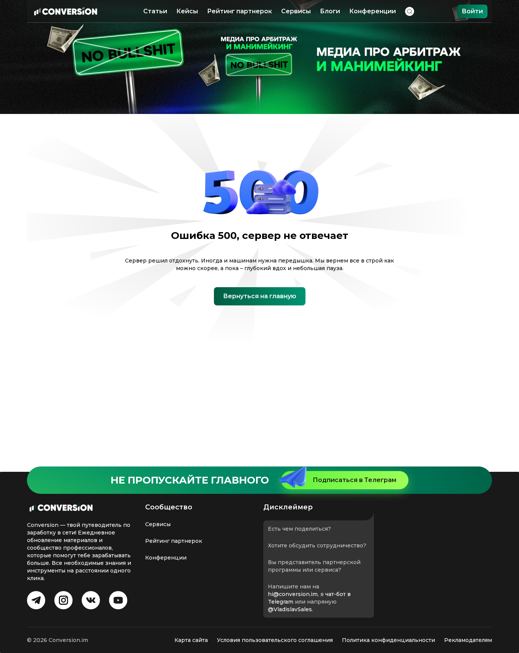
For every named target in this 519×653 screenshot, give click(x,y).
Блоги (330, 11)
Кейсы (187, 11)
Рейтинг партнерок (239, 11)
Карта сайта (191, 640)
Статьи (155, 11)
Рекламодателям (468, 640)
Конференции (372, 11)
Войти (472, 11)
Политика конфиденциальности (388, 640)
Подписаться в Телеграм (354, 480)
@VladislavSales (290, 609)
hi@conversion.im (293, 594)
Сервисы (296, 11)
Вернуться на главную (259, 296)
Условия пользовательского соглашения (275, 640)
